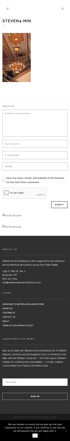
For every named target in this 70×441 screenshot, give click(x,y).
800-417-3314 (9, 278)
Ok (35, 435)
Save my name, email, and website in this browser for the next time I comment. (35, 180)
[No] (66, 430)
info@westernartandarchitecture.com (21, 282)
